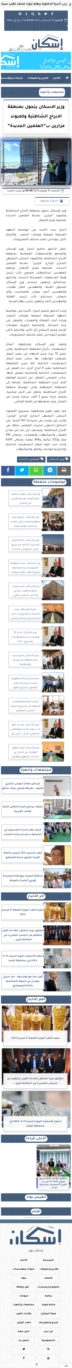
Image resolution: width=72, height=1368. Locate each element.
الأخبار (57, 78)
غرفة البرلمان (48, 1314)
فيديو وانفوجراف (48, 1322)
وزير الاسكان (57, 459)
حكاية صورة (48, 1305)
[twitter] (45, 14)
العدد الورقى (24, 1322)
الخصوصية (48, 1340)
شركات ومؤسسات (23, 1269)
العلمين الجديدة (29, 459)
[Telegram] (50, 471)
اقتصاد (48, 1278)
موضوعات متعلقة (49, 482)
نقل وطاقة (22, 1287)
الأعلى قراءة (36, 1139)
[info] (26, 14)
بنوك (24, 1278)
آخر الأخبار (36, 896)
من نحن (48, 1331)
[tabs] (20, 14)
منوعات (23, 1296)
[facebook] (52, 14)
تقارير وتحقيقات (38, 78)
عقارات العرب (24, 1314)
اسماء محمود (49, 201)
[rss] (39, 14)
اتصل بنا (24, 1340)
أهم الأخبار (36, 1000)
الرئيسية (48, 1260)
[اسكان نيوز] (36, 61)
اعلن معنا (24, 1331)
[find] (33, 14)
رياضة (48, 1296)
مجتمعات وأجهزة (52, 92)
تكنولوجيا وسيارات (48, 1287)
